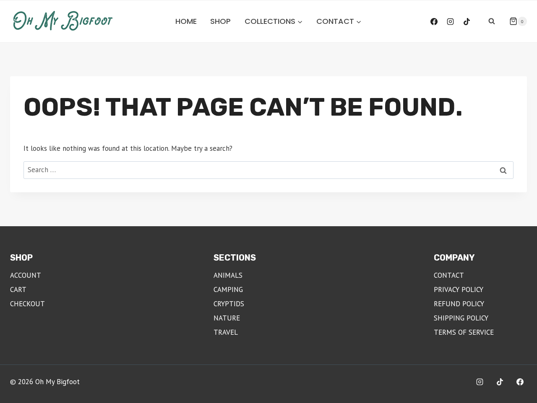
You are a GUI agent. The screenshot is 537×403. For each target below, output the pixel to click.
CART (18, 289)
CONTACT (449, 275)
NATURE (227, 318)
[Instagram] (450, 21)
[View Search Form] (491, 21)
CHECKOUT (27, 303)
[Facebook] (434, 21)
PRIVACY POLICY (458, 289)
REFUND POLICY (459, 303)
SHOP (220, 21)
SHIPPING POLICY (461, 318)
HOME (186, 21)
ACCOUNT (25, 275)
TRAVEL (226, 332)
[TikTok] (467, 21)
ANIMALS (228, 275)
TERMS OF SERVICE (464, 332)
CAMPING (228, 289)
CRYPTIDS (229, 303)
